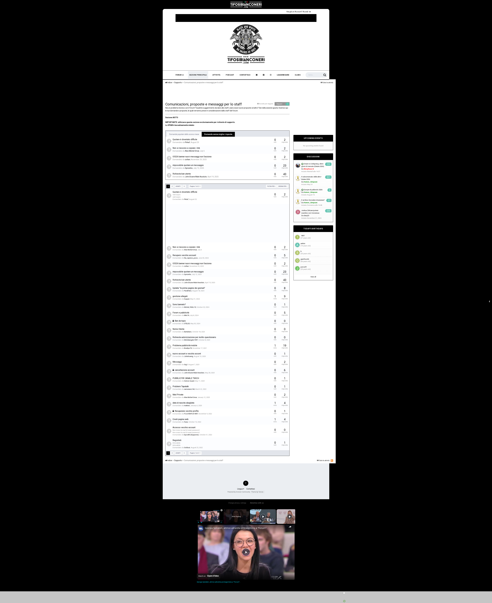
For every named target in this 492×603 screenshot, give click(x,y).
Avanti (178, 186)
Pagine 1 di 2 (194, 186)
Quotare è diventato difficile (185, 139)
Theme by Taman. (257, 492)
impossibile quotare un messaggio (188, 165)
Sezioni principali (198, 75)
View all (313, 277)
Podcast (230, 75)
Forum (179, 75)
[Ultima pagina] (184, 186)
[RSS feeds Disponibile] (332, 460)
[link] (200, 528)
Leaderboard (283, 75)
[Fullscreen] (221, 522)
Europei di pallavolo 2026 (313, 190)
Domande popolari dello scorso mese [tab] (184, 134)
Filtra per (271, 186)
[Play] (198, 522)
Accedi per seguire (266, 104)
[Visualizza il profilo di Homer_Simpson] (298, 178)
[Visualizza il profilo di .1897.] (297, 237)
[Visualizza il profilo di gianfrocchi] (297, 260)
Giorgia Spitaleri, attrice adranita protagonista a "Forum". (236, 528)
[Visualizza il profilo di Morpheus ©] (298, 165)
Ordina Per (282, 186)
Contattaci (245, 75)
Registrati (320, 12)
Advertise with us (257, 503)
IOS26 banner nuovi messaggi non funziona (192, 156)
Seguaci (279, 104)
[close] (247, 593)
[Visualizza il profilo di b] (297, 252)
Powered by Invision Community (239, 492)
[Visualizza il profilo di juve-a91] (297, 268)
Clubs (298, 75)
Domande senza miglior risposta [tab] (218, 134)
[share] (290, 526)
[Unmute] (201, 522)
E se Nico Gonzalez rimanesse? (313, 200)
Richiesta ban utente (182, 174)
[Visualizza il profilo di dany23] (298, 212)
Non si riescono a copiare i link (186, 148)
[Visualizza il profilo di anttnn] (297, 245)
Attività (216, 75)
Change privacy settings (237, 503)
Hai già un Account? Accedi (297, 12)
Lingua (240, 489)
